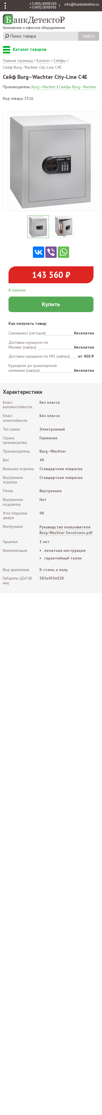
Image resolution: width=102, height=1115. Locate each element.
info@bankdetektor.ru (81, 4)
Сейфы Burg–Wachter (78, 86)
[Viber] (51, 252)
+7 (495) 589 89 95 (42, 7)
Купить (51, 304)
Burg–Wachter (43, 86)
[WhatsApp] (63, 252)
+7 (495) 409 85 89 (42, 3)
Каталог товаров (6, 50)
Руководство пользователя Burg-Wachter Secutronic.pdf (66, 529)
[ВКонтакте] (38, 252)
